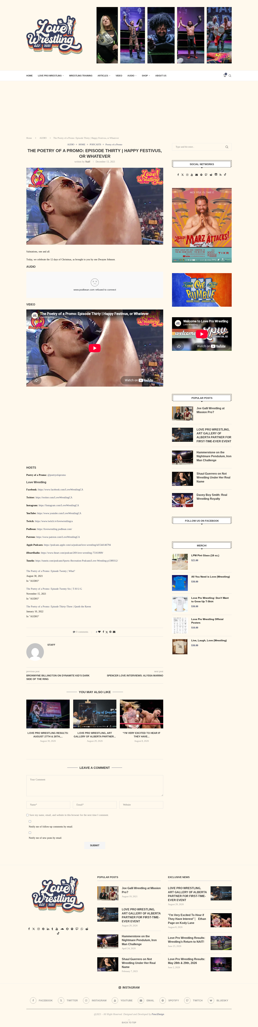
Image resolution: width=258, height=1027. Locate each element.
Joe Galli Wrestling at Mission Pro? (210, 410)
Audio (130, 75)
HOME (29, 75)
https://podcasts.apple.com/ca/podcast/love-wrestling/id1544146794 (77, 545)
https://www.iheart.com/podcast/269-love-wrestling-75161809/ (72, 553)
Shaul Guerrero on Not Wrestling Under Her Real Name (213, 477)
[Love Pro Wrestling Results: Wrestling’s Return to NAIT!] (221, 943)
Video (119, 75)
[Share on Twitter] (106, 632)
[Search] (230, 76)
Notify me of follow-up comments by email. (51, 826)
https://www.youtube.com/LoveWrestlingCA (59, 513)
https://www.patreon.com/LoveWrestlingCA (58, 537)
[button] (95, 748)
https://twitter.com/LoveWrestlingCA (54, 497)
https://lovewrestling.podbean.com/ (54, 529)
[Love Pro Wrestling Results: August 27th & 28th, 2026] (48, 714)
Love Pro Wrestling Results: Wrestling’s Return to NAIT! (186, 939)
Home (29, 138)
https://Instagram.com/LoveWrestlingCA (59, 505)
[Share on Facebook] (103, 632)
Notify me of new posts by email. (45, 838)
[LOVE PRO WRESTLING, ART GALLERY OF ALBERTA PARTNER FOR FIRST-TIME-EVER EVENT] (95, 714)
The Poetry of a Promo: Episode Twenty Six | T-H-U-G (54, 589)
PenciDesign (158, 1014)
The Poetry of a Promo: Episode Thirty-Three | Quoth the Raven (58, 606)
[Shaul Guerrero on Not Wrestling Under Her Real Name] (182, 479)
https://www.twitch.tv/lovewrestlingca (54, 521)
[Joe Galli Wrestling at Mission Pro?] (182, 413)
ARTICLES (103, 75)
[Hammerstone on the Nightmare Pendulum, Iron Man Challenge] (182, 458)
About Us (160, 75)
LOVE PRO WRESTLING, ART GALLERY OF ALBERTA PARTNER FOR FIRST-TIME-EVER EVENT (214, 435)
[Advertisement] (129, 107)
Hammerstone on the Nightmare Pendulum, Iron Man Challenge (214, 456)
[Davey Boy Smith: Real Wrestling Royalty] (182, 500)
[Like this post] (99, 632)
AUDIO (43, 138)
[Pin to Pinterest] (110, 632)
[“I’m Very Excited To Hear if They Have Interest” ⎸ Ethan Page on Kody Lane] (141, 714)
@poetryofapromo (57, 475)
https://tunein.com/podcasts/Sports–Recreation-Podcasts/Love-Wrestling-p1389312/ (76, 560)
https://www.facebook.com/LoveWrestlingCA (60, 489)
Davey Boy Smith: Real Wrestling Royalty (212, 496)
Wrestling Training (80, 75)
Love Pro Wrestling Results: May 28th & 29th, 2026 (186, 961)
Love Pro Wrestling (50, 75)
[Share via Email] (114, 632)
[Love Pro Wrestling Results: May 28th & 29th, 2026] (221, 964)
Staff (87, 161)
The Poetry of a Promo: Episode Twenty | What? (50, 571)
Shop (145, 75)
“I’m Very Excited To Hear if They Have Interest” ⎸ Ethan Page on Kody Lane (187, 919)
